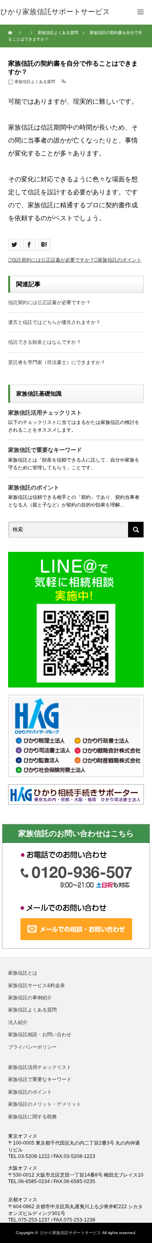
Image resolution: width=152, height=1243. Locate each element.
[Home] (11, 33)
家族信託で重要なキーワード (45, 450)
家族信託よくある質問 (35, 81)
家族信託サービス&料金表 (36, 985)
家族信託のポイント (119, 260)
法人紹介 (18, 1022)
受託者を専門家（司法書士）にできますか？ (56, 362)
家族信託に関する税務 (32, 1117)
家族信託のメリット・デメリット (44, 1104)
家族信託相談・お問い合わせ (39, 1034)
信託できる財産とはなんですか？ (44, 342)
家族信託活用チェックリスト (45, 412)
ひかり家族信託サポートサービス (70, 1232)
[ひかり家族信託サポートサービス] (55, 12)
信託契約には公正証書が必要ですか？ (53, 260)
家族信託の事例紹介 (30, 997)
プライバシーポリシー (32, 1047)
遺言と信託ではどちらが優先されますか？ (54, 322)
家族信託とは (22, 973)
